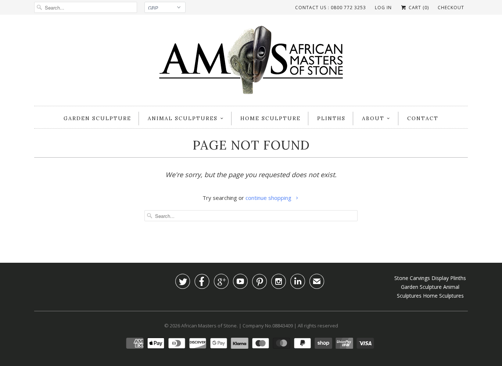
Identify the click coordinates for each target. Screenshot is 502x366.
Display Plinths (448, 277)
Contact (422, 118)
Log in (383, 7)
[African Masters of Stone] (251, 62)
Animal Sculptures (183, 118)
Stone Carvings (412, 277)
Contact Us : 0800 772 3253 (330, 7)
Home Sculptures (443, 295)
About (373, 118)
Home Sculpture (270, 118)
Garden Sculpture (97, 118)
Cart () (418, 7)
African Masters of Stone (209, 325)
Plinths (331, 118)
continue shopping (269, 197)
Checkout (451, 7)
